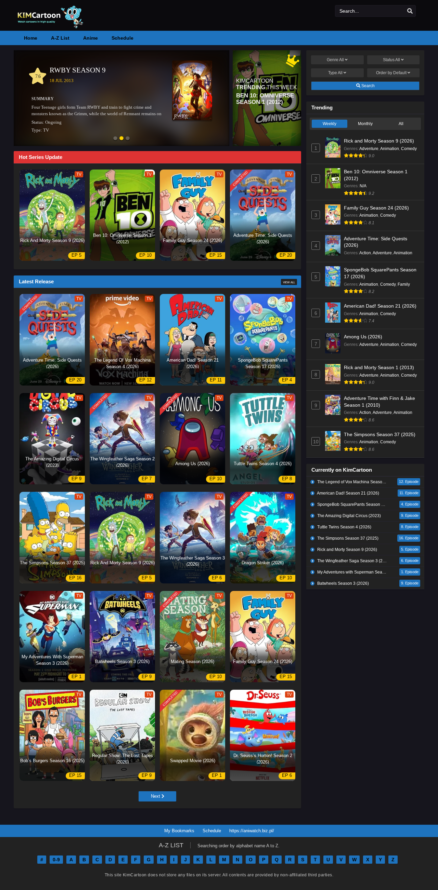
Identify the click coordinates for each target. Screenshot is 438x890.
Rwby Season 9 (78, 70)
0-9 (56, 859)
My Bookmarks (179, 830)
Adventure (368, 148)
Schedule (212, 830)
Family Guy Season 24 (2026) (376, 208)
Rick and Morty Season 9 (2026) (379, 141)
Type (335, 72)
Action (365, 253)
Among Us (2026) (363, 336)
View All (289, 282)
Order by (391, 72)
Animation (389, 148)
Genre (335, 59)
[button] (115, 138)
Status (391, 59)
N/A (363, 186)
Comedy (409, 148)
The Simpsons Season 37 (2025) (379, 434)
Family (404, 284)
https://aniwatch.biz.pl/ (251, 830)
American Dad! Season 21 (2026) (380, 306)
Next (156, 796)
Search (367, 85)
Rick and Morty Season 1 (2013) (379, 367)
